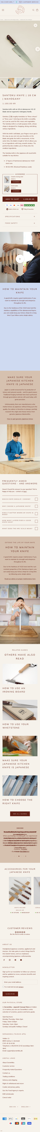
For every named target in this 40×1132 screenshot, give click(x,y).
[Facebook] (4, 960)
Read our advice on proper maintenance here (20, 579)
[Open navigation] (3, 10)
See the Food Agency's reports (13, 1090)
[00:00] (20, 49)
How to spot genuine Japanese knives (20, 419)
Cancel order (7, 1097)
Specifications (12, 216)
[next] (37, 49)
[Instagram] (9, 960)
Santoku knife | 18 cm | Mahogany (26, 19)
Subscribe (10, 994)
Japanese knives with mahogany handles (12, 19)
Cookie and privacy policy (11, 1087)
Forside (1, 19)
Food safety (11, 223)
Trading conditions (9, 1076)
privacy (21, 987)
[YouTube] (21, 960)
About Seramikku (8, 1062)
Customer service (9, 1066)
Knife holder (20, 907)
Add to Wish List (13, 209)
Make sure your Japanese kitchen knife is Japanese (16, 764)
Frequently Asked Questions (12, 1069)
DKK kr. (12, 1107)
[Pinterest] (15, 960)
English (25, 1107)
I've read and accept (13, 987)
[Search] (33, 10)
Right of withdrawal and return (13, 1083)
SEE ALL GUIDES (20, 814)
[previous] (2, 49)
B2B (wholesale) (8, 1094)
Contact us (6, 1073)
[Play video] (20, 259)
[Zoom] (35, 25)
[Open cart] (37, 10)
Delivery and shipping (10, 1080)
